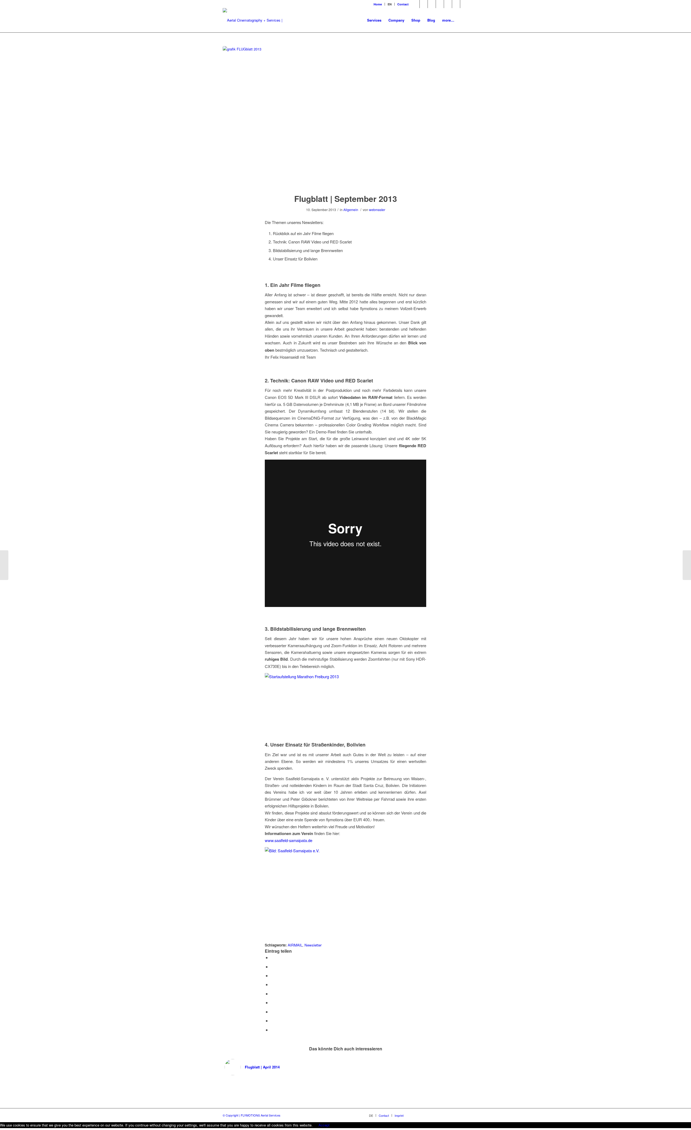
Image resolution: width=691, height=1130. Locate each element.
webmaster (377, 209)
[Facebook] (424, 4)
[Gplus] (464, 4)
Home (378, 4)
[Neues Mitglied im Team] (4, 565)
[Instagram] (456, 4)
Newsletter (312, 945)
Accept (324, 1125)
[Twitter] (432, 4)
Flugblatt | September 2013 (345, 198)
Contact (403, 4)
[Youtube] (448, 4)
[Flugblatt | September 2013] (345, 116)
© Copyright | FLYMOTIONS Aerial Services (251, 1115)
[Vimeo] (440, 4)
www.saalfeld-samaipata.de (288, 840)
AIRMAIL (295, 945)
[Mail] (415, 4)
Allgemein (350, 209)
